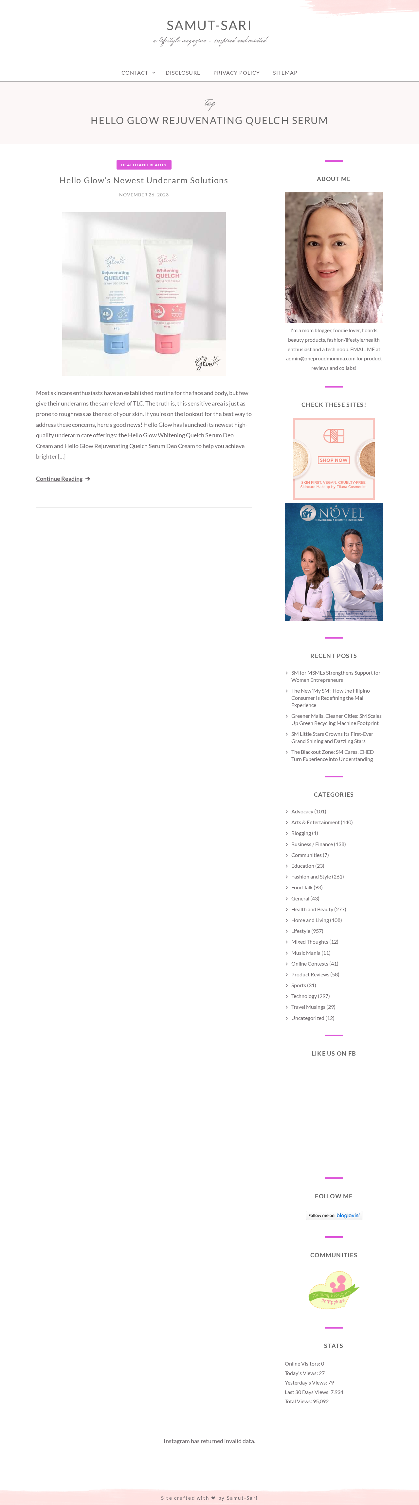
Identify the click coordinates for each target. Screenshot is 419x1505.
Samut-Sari (209, 25)
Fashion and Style (311, 876)
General (300, 898)
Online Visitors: (303, 1363)
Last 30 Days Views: (308, 1392)
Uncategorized (307, 1018)
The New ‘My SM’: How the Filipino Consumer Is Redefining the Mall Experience (330, 697)
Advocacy (302, 811)
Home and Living (310, 920)
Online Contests (309, 963)
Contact (135, 72)
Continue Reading (59, 478)
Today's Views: (302, 1373)
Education (302, 865)
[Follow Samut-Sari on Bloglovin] (334, 1218)
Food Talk (302, 887)
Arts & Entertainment (315, 822)
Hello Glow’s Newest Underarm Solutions (144, 180)
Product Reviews (310, 974)
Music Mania (305, 953)
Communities (306, 855)
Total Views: (299, 1401)
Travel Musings (308, 1007)
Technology (304, 996)
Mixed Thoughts (309, 941)
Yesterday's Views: (306, 1382)
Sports (298, 985)
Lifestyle (300, 931)
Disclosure (183, 72)
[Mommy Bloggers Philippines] (334, 1309)
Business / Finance (312, 844)
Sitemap (285, 72)
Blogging (301, 833)
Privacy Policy (236, 72)
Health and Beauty (144, 164)
